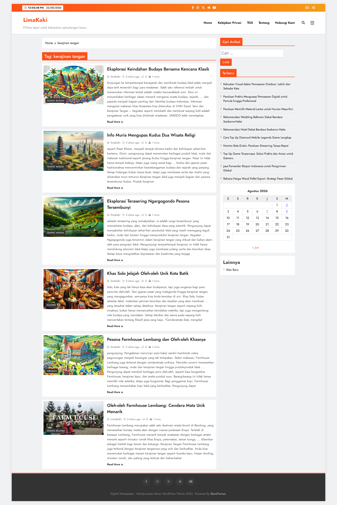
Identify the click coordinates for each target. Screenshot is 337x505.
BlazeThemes (218, 494)
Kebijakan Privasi (229, 22)
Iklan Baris (232, 270)
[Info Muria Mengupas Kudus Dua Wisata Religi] (73, 151)
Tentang (264, 22)
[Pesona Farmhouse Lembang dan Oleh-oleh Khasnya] (73, 355)
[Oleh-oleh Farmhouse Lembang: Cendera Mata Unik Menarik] (73, 418)
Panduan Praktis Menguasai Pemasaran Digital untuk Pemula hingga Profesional (255, 98)
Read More (113, 122)
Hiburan (52, 371)
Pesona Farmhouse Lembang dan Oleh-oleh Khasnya (156, 339)
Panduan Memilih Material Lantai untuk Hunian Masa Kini (258, 109)
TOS (250, 22)
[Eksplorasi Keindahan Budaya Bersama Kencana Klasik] (73, 85)
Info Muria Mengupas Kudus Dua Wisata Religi (151, 135)
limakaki (115, 76)
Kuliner (51, 305)
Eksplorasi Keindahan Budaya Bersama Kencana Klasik (158, 69)
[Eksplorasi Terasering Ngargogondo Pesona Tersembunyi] (73, 217)
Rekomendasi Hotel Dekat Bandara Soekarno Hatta (254, 129)
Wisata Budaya (55, 100)
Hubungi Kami (285, 22)
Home (208, 22)
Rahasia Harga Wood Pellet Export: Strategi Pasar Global (258, 178)
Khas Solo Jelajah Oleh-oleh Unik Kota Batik (148, 273)
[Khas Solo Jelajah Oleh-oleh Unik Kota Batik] (73, 289)
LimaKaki (35, 20)
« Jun (255, 247)
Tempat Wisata (55, 166)
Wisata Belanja (56, 431)
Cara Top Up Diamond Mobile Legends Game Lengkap (257, 137)
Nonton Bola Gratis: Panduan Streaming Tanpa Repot (255, 146)
